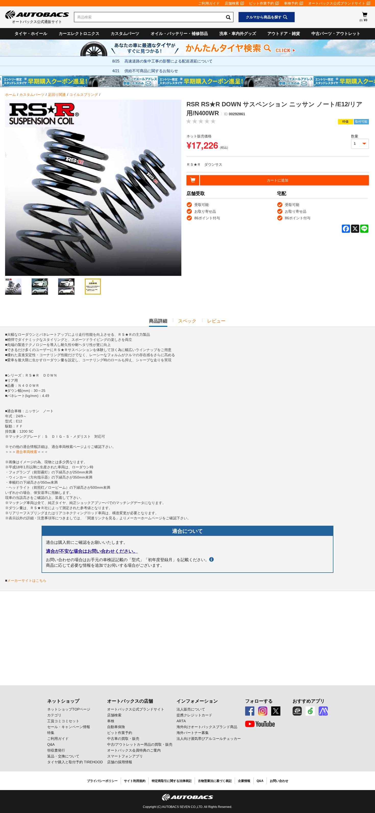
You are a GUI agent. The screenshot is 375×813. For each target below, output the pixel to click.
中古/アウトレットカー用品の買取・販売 (139, 744)
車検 (110, 721)
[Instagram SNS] (262, 711)
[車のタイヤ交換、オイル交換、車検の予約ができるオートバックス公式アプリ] (297, 711)
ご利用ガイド (209, 3)
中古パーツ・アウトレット (335, 33)
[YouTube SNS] (260, 724)
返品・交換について (63, 756)
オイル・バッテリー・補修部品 (179, 33)
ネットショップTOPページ (68, 709)
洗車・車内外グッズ (237, 33)
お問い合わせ (279, 781)
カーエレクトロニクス (79, 33)
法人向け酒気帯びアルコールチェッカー (209, 739)
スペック (187, 321)
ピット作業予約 (261, 3)
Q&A (51, 744)
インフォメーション (197, 701)
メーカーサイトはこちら (26, 580)
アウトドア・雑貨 (283, 33)
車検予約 (291, 3)
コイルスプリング (83, 95)
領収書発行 (56, 750)
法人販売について (191, 709)
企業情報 (244, 781)
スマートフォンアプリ (125, 756)
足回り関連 (57, 95)
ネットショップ (63, 701)
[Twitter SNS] (275, 711)
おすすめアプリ (309, 701)
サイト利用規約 (134, 781)
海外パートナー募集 (193, 733)
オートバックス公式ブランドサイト (336, 3)
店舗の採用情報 (119, 762)
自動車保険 (116, 727)
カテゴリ (54, 715)
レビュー (216, 321)
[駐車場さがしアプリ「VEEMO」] (310, 711)
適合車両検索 (26, 452)
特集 (50, 733)
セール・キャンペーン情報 (68, 727)
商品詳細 (158, 322)
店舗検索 (232, 3)
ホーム (10, 95)
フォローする (259, 701)
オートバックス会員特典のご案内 (134, 750)
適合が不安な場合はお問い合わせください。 (92, 551)
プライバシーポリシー (102, 781)
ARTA (181, 721)
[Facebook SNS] (249, 711)
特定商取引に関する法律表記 (172, 781)
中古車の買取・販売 (123, 739)
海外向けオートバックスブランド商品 (207, 727)
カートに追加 (277, 180)
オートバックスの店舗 (130, 701)
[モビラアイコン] (323, 711)
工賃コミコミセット (63, 721)
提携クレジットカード (194, 715)
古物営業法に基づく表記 (215, 781)
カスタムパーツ (125, 33)
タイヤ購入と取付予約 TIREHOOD (75, 762)
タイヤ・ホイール (31, 33)
